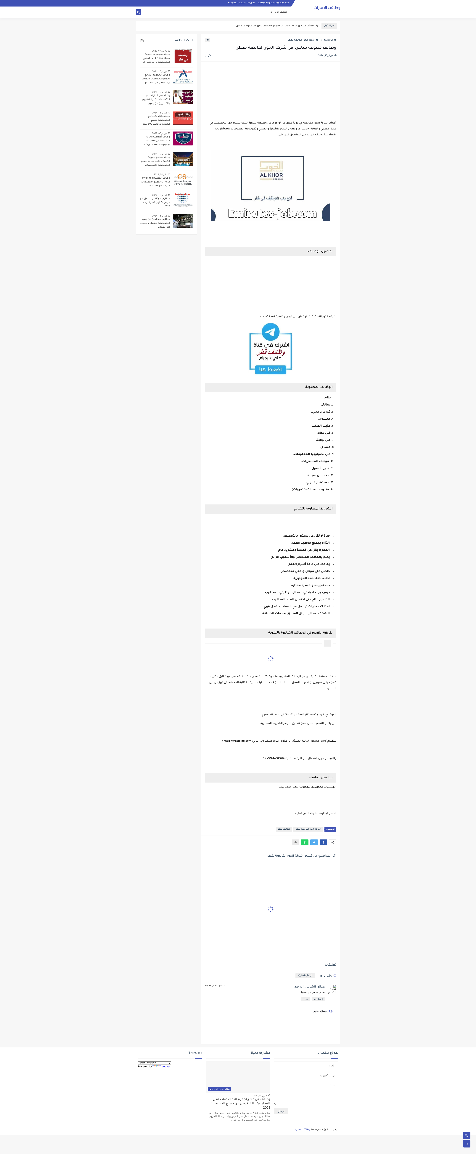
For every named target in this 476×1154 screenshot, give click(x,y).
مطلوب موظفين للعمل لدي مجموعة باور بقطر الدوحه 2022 (155, 203)
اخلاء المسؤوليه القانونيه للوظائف (273, 3)
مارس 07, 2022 (159, 50)
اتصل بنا (251, 3)
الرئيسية (328, 40)
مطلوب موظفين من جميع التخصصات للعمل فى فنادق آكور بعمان (155, 223)
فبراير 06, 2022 (159, 133)
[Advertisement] (270, 91)
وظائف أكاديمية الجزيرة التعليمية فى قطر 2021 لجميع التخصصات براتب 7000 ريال (157, 141)
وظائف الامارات (326, 8)
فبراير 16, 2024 (159, 71)
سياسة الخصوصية (237, 3)
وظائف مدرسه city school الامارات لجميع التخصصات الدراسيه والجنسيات (155, 182)
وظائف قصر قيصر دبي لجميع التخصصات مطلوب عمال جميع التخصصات (275, 26)
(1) (206, 56)
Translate (165, 1066)
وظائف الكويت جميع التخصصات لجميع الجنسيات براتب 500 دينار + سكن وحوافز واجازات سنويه (155, 120)
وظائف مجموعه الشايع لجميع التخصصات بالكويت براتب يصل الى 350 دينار (156, 79)
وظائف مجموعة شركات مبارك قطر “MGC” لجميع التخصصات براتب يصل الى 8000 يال (156, 58)
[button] (323, 842)
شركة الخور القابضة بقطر (301, 40)
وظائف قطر (284, 829)
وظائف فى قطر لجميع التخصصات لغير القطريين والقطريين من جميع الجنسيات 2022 (156, 100)
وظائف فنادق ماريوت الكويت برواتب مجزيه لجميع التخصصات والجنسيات (155, 161)
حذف (305, 999)
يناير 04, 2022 (160, 174)
